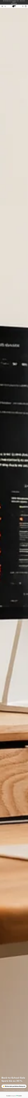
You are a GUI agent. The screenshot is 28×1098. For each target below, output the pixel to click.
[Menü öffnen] (2, 6)
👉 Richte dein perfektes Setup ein (14, 1086)
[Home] (14, 6)
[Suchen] (5, 6)
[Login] (23, 6)
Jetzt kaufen (14, 3)
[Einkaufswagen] (26, 6)
